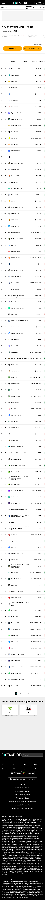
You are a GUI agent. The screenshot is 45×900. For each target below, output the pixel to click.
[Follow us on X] (33, 7)
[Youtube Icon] (38, 764)
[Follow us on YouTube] (40, 7)
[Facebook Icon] (17, 764)
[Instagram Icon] (6, 768)
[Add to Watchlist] (1, 62)
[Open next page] (28, 693)
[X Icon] (6, 764)
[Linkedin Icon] (28, 764)
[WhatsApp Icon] (28, 768)
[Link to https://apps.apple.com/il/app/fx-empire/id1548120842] (16, 773)
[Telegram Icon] (17, 768)
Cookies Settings (22, 798)
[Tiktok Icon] (38, 768)
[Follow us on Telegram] (43, 7)
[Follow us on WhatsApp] (37, 7)
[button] (3, 3)
